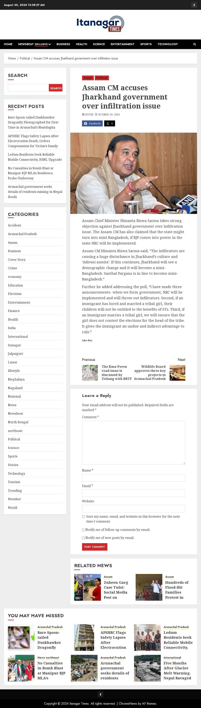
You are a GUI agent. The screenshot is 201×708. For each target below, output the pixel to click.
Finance (14, 311)
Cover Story (17, 259)
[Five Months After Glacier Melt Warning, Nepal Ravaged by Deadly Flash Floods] (147, 668)
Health (81, 44)
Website (88, 501)
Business (63, 44)
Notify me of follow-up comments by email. (117, 529)
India (12, 328)
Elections (14, 294)
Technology (168, 44)
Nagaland (15, 388)
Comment (90, 417)
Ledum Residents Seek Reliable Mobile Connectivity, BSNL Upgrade (178, 642)
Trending (15, 490)
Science (99, 44)
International (18, 336)
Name (87, 470)
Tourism (14, 482)
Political (101, 78)
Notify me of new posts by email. (109, 538)
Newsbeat (33, 44)
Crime (12, 268)
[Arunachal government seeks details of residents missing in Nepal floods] (84, 668)
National (14, 396)
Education (15, 285)
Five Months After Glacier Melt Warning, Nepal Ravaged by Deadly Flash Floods (178, 675)
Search (17, 75)
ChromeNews (128, 703)
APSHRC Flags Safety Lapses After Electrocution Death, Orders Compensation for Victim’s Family (33, 141)
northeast (15, 431)
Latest (12, 362)
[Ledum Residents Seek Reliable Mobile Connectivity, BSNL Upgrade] (147, 637)
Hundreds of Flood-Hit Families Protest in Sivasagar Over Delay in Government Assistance (178, 599)
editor (89, 114)
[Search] (194, 44)
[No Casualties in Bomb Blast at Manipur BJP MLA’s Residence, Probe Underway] (21, 668)
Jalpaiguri (15, 353)
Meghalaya (16, 379)
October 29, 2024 (109, 114)
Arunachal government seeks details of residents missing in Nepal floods (35, 191)
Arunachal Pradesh (22, 234)
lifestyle (14, 371)
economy (14, 277)
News (12, 405)
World (12, 507)
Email (87, 486)
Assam (88, 78)
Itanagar (14, 345)
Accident (14, 225)
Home (8, 44)
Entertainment (122, 44)
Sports (146, 44)
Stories (13, 465)
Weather (14, 499)
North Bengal (18, 422)
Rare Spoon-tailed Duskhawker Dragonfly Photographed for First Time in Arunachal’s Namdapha (33, 122)
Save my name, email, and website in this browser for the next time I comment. (133, 519)
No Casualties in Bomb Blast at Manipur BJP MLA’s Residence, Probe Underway (30, 173)
